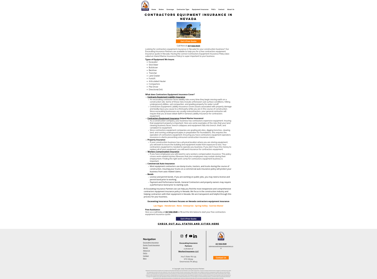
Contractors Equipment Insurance (163, 118)
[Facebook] (186, 236)
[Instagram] (182, 236)
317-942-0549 (194, 46)
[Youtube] (191, 236)
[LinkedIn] (195, 236)
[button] (161, 9)
